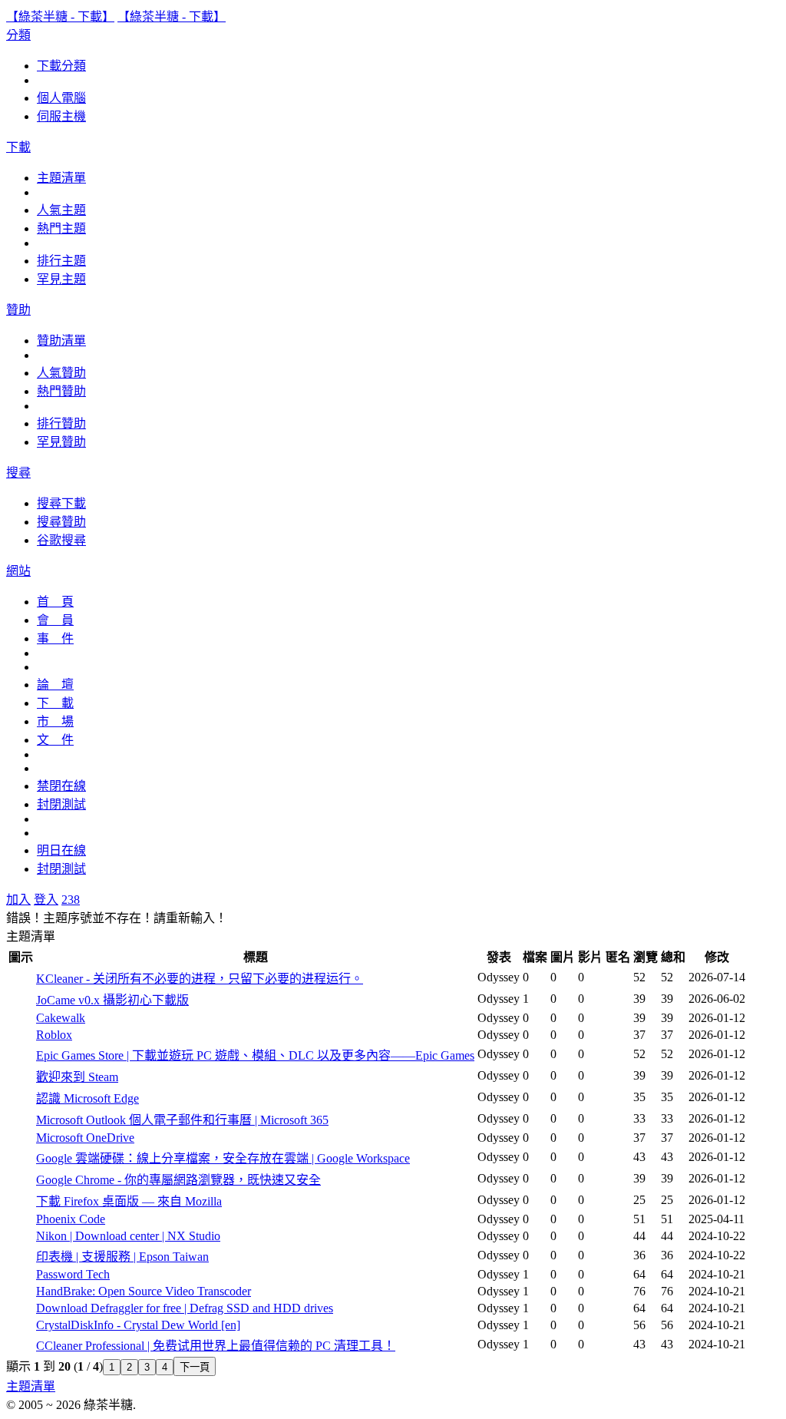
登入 (46, 899)
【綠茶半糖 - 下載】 (60, 16)
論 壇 (55, 684)
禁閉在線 (61, 785)
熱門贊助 (61, 391)
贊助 (18, 309)
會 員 (55, 620)
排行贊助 (61, 423)
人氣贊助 (61, 372)
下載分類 (61, 65)
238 (70, 899)
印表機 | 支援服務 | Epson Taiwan (122, 1256)
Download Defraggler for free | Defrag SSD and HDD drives (184, 1308)
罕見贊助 (61, 441)
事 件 (55, 638)
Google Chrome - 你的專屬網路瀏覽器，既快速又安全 (178, 1179)
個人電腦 (61, 97)
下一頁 (195, 1367)
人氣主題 (61, 210)
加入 (18, 899)
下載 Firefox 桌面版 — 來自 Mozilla (129, 1201)
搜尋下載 (61, 503)
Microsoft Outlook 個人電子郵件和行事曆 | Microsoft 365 (182, 1119)
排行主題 (61, 260)
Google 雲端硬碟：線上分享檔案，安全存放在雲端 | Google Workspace (223, 1158)
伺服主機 (61, 116)
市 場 (55, 721)
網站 (18, 570)
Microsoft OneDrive (85, 1137)
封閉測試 (61, 804)
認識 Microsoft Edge (87, 1098)
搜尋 (18, 472)
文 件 (55, 739)
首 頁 (55, 601)
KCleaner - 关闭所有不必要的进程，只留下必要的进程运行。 (199, 978)
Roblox (54, 1034)
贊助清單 (61, 340)
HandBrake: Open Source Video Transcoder (143, 1291)
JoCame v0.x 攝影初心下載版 (112, 1000)
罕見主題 (61, 279)
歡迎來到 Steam (77, 1076)
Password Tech (73, 1274)
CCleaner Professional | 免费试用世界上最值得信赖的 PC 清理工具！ (215, 1345)
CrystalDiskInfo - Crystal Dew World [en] (138, 1324)
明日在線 (61, 850)
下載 (18, 147)
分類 (18, 34)
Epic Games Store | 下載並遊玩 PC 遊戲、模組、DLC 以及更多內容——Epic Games (255, 1055)
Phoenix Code (70, 1219)
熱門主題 (61, 228)
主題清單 (61, 177)
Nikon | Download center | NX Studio (128, 1235)
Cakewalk (60, 1017)
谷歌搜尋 (61, 540)
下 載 (55, 703)
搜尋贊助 (61, 521)
